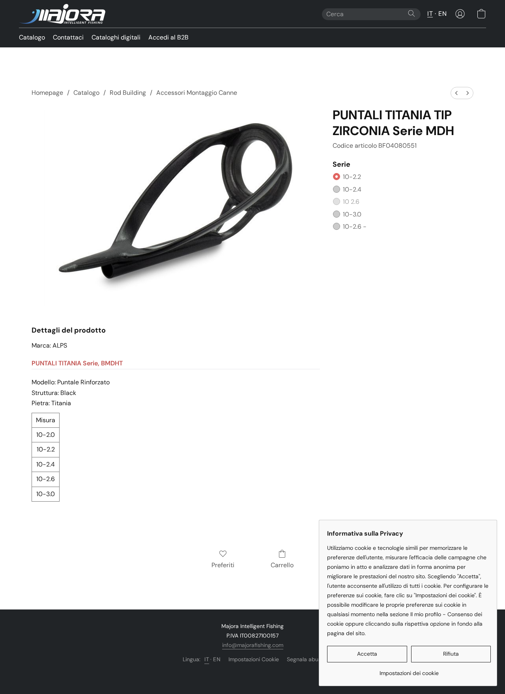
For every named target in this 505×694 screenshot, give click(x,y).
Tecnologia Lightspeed (252, 672)
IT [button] (430, 13)
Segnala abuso (305, 659)
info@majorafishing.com (252, 645)
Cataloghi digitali (116, 37)
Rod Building (128, 92)
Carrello (282, 565)
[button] (62, 14)
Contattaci (68, 37)
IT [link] (206, 659)
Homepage (47, 92)
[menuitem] (456, 93)
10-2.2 (352, 177)
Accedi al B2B (168, 37)
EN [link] (217, 659)
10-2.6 (355, 226)
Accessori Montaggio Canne (196, 92)
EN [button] (442, 13)
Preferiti (222, 565)
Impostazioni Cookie (253, 659)
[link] (409, 670)
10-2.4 (352, 189)
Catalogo (32, 37)
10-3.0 (352, 214)
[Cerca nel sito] (411, 13)
